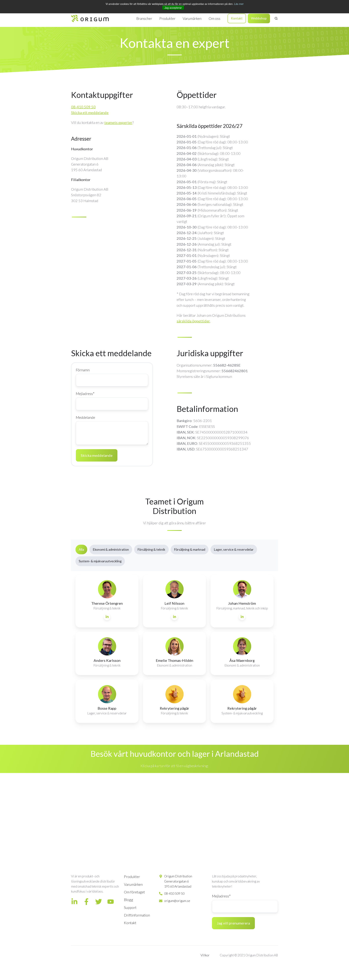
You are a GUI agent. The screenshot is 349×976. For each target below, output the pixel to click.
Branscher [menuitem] (144, 18)
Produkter (132, 876)
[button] (276, 18)
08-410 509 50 (83, 107)
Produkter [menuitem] (167, 18)
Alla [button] (81, 549)
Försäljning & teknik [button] (151, 549)
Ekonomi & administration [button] (111, 549)
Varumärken (133, 884)
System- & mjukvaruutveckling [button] (100, 561)
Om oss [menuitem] (214, 18)
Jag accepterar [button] (173, 7)
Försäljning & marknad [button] (189, 549)
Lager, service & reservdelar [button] (234, 549)
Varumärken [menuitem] (192, 18)
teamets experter (118, 122)
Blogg (128, 899)
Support (130, 907)
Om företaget (134, 892)
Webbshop (259, 18)
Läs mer (239, 4)
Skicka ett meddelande (90, 112)
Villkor (205, 955)
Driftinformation (137, 915)
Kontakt (236, 18)
